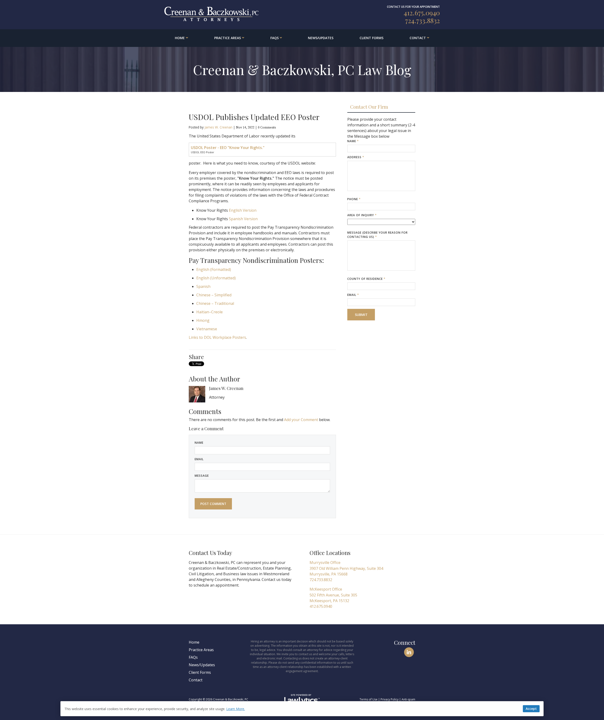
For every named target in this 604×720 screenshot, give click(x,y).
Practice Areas (227, 38)
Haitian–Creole (209, 311)
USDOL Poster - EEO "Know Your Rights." (227, 147)
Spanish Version (243, 218)
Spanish (203, 286)
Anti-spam (408, 699)
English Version (242, 210)
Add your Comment (301, 419)
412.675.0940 (422, 12)
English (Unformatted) (216, 278)
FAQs (274, 38)
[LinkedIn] (409, 652)
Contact (418, 38)
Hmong (203, 320)
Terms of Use (369, 699)
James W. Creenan (218, 127)
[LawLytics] (302, 699)
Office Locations (330, 552)
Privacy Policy (389, 699)
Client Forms (371, 38)
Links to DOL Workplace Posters (217, 337)
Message (202, 476)
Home (180, 38)
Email (199, 459)
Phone (354, 199)
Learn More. (235, 709)
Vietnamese (206, 328)
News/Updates (320, 38)
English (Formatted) (213, 269)
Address (355, 157)
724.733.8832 (422, 20)
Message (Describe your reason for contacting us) (377, 235)
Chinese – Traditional (215, 303)
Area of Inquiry (362, 215)
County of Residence (366, 279)
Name (199, 443)
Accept (531, 708)
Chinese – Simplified (213, 295)
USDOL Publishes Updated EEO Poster (254, 117)
